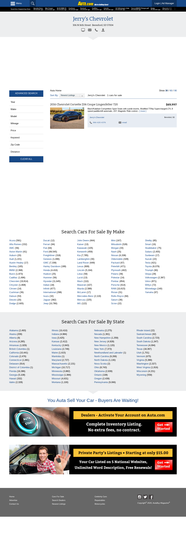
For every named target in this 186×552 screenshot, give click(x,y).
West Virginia (143, 367)
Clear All (26, 159)
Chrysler (13, 285)
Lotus (80, 274)
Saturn (114, 299)
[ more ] (142, 111)
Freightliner (49, 255)
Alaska (12, 334)
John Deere (83, 240)
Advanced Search (26, 93)
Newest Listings (58, 504)
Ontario (98, 375)
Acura (12, 240)
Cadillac (13, 277)
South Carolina (144, 338)
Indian (46, 285)
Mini (113, 240)
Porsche (115, 285)
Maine (55, 352)
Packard (115, 262)
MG (79, 303)
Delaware (14, 363)
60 (171, 90)
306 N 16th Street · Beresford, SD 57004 (93, 25)
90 (175, 90)
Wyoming (141, 375)
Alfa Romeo (15, 244)
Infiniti (46, 288)
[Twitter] (145, 497)
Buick (12, 274)
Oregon (98, 378)
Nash (113, 251)
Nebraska (99, 330)
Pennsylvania (101, 382)
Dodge (12, 303)
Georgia (13, 375)
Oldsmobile (117, 259)
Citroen (13, 288)
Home (11, 497)
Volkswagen (151, 277)
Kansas (55, 341)
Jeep (45, 303)
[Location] (103, 30)
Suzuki (148, 259)
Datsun (12, 296)
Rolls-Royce (117, 296)
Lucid (80, 277)
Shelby (148, 240)
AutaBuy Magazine (161, 503)
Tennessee (142, 345)
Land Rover (83, 262)
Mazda (80, 288)
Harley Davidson (51, 266)
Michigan (56, 367)
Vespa (148, 274)
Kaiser (80, 244)
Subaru (148, 251)
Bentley (13, 266)
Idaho (12, 382)
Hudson (47, 274)
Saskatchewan (144, 334)
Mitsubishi (116, 244)
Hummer (47, 277)
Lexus (80, 266)
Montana (56, 382)
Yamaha (149, 292)
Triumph (149, 270)
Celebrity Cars (101, 497)
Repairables (100, 500)
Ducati (46, 240)
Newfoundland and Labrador (108, 352)
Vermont (141, 356)
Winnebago (150, 288)
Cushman (14, 292)
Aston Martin (15, 251)
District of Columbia (19, 367)
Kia (78, 255)
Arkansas (14, 345)
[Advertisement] (91, 63)
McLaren (81, 292)
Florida (12, 371)
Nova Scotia (100, 363)
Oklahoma (99, 371)
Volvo (148, 281)
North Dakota (101, 360)
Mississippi (57, 375)
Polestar (115, 277)
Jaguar (46, 299)
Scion (114, 303)
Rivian (114, 292)
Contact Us (14, 504)
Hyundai (47, 281)
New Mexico (100, 345)
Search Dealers (58, 500)
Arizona (13, 341)
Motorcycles (100, 504)
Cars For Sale (58, 497)
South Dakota (143, 341)
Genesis (47, 259)
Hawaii (12, 378)
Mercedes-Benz (85, 296)
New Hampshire (102, 338)
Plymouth (116, 270)
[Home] (92, 3)
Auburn (12, 255)
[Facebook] (151, 497)
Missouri (56, 378)
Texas (140, 349)
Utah (139, 352)
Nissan (114, 255)
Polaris (114, 274)
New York (99, 349)
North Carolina (101, 356)
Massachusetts (59, 363)
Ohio (96, 367)
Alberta (12, 338)
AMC (11, 248)
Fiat (45, 248)
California (14, 352)
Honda (46, 270)
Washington (142, 363)
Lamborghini (83, 259)
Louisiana (56, 349)
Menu (19, 3)
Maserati (81, 285)
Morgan (115, 248)
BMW (12, 270)
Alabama (13, 330)
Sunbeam (150, 255)
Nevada (98, 334)
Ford (45, 251)
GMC (46, 262)
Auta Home (55, 90)
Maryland (56, 360)
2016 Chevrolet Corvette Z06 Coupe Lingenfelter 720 (84, 104)
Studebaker (151, 248)
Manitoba (56, 356)
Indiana (55, 334)
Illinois (55, 330)
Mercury (81, 299)
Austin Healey (16, 262)
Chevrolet (14, 281)
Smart (148, 244)
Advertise (13, 500)
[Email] (90, 30)
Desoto (12, 299)
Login (164, 3)
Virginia (140, 360)
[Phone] (96, 30)
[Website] (83, 30)
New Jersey (100, 341)
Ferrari (46, 244)
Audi (11, 259)
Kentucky (56, 345)
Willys (148, 285)
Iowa (54, 338)
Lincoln (80, 270)
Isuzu (46, 296)
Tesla (147, 262)
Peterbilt (115, 266)
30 (166, 90)
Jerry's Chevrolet (97, 117)
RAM (113, 288)
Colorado (13, 356)
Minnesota (57, 371)
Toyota (148, 266)
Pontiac (115, 281)
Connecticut (15, 360)
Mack (80, 281)
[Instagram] (139, 497)
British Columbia (17, 349)
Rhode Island (143, 330)
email (124, 122)
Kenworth (82, 251)
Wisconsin (142, 371)
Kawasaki (82, 248)
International (49, 292)
